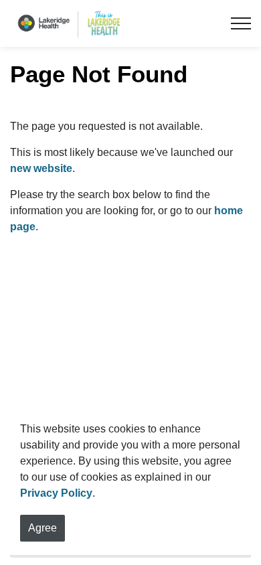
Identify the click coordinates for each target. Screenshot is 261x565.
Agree (42, 528)
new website (41, 168)
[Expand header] (241, 23)
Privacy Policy (56, 493)
